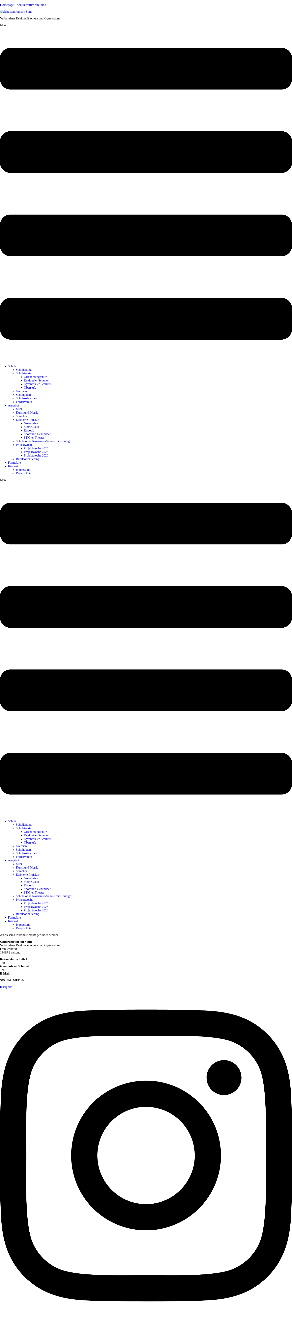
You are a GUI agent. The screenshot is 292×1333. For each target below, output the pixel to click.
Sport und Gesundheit (37, 434)
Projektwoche (24, 444)
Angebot (13, 405)
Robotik (29, 430)
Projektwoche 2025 (36, 452)
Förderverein (24, 402)
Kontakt (13, 466)
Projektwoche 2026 (36, 455)
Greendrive (31, 423)
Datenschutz (23, 473)
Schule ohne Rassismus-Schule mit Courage (43, 441)
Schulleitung (24, 369)
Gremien (21, 391)
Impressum (23, 469)
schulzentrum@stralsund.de (28, 973)
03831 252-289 (16, 970)
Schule (12, 366)
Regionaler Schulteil (36, 380)
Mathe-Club (31, 427)
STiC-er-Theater (34, 437)
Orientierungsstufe (35, 377)
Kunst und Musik (27, 412)
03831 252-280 (15, 962)
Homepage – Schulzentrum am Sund (23, 5)
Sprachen (22, 416)
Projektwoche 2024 (36, 448)
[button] (146, 192)
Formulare (14, 462)
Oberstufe (30, 387)
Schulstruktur (24, 373)
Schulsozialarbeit (26, 398)
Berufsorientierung (27, 459)
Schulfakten (23, 394)
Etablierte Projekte (27, 419)
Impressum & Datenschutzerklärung (22, 1328)
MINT (20, 409)
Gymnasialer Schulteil (37, 384)
